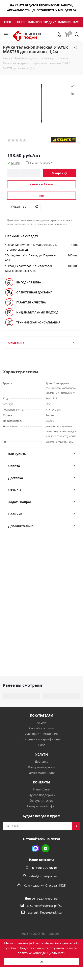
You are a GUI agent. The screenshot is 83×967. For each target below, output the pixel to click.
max (35, 848)
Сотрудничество (41, 800)
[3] (17, 140)
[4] (21, 140)
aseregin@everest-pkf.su (45, 912)
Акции (41, 722)
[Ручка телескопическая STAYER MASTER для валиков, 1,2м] (41, 103)
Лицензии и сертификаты (41, 739)
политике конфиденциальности (41, 953)
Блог (41, 745)
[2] (13, 140)
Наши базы (41, 789)
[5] (25, 140)
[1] (9, 140)
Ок (41, 962)
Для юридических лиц (41, 734)
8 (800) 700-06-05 (45, 868)
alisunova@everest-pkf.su (44, 906)
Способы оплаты (41, 728)
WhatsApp (46, 848)
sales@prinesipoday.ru (44, 876)
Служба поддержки (41, 795)
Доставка (41, 761)
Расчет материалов (41, 773)
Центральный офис (41, 806)
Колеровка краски (41, 767)
